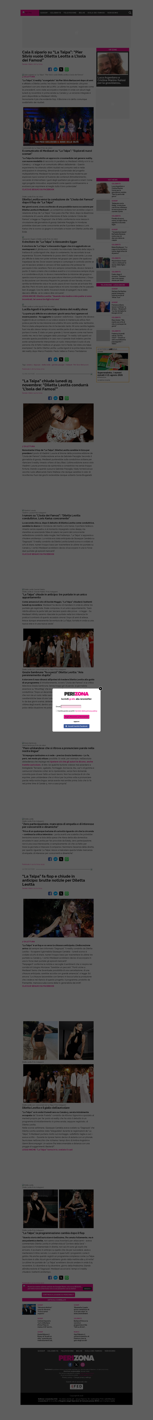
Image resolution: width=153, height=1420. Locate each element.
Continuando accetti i (77, 711)
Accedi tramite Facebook (77, 726)
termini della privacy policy (86, 711)
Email (58, 706)
